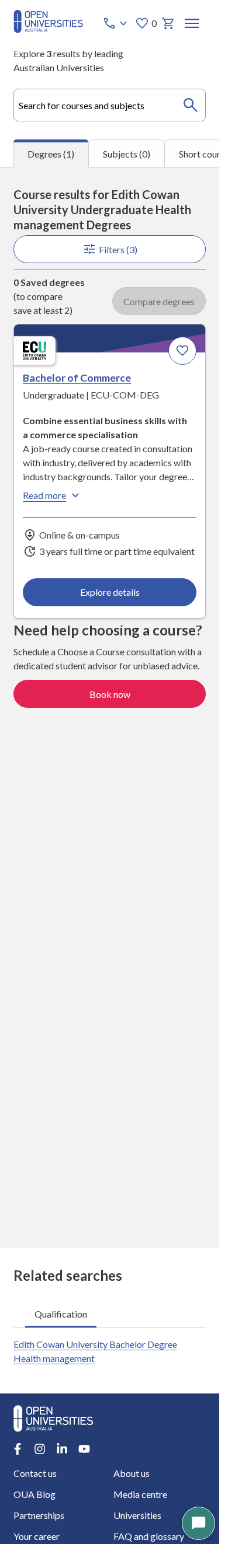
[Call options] (116, 23)
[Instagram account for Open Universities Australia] (40, 1449)
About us (131, 1473)
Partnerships (38, 1515)
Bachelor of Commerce (77, 377)
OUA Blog (34, 1494)
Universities (137, 1515)
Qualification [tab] (60, 1313)
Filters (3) (118, 249)
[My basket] (168, 23)
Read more (44, 495)
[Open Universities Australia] (48, 29)
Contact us (35, 1473)
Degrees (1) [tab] (50, 153)
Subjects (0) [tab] (126, 153)
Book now (109, 694)
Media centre (140, 1494)
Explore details (110, 592)
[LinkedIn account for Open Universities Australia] (62, 1449)
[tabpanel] (109, 707)
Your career (36, 1536)
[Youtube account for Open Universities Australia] (84, 1449)
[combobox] (109, 105)
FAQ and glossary (148, 1536)
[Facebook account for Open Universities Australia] (17, 1449)
